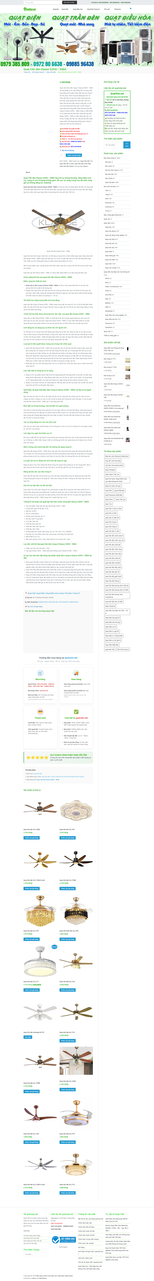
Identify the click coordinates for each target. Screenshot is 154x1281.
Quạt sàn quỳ (109, 247)
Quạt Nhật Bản (119, 490)
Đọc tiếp (28, 1037)
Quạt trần (108, 264)
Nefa (106, 307)
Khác (107, 299)
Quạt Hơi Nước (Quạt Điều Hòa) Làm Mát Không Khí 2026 (116, 480)
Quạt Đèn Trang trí (93, 9)
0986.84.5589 (76, 141)
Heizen (107, 194)
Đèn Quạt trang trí (38, 72)
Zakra (34, 1278)
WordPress (43, 1278)
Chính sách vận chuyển (86, 1243)
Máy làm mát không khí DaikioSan (116, 456)
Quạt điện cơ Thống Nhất (113, 636)
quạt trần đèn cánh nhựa (113, 549)
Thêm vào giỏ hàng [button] (31, 838)
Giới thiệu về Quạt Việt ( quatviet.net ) (90, 1253)
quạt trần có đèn (110, 513)
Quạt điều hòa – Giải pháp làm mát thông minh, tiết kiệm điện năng (90, 1267)
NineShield (108, 311)
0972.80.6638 (76, 146)
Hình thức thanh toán (85, 1258)
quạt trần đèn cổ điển (112, 563)
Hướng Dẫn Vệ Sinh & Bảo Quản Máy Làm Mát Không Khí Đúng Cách (118, 1242)
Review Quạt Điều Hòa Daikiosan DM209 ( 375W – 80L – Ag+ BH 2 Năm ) (117, 1228)
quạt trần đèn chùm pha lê (114, 536)
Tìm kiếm (127, 145)
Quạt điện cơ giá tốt (112, 631)
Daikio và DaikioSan (112, 286)
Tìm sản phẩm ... (70, 2)
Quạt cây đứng (110, 231)
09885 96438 (49, 686)
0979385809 (103, 2)
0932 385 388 (38, 686)
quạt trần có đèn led (112, 518)
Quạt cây (107, 219)
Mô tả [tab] (28, 172)
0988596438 (73, 602)
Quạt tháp (108, 251)
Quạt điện (65, 9)
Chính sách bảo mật (85, 1223)
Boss (106, 282)
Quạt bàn (108, 227)
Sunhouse (108, 207)
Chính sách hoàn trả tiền (86, 1231)
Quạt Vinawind (110, 606)
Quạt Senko (109, 499)
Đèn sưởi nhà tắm (110, 186)
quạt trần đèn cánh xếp (113, 554)
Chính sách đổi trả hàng (86, 1227)
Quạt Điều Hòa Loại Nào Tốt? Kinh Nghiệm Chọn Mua (117, 1258)
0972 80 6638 (42, 684)
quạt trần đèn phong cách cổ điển (116, 590)
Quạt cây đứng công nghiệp (114, 235)
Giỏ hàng (81, 1247)
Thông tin (117, 9)
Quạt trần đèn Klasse (67, 166)
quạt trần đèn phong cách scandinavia (114, 596)
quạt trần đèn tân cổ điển (113, 601)
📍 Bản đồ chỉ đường (67, 150)
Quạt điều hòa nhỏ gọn (113, 622)
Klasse (85, 166)
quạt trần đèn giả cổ (112, 572)
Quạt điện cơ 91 (110, 627)
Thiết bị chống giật (110, 335)
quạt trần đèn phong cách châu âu (116, 585)
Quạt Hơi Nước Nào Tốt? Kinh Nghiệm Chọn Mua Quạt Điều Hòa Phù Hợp (117, 1250)
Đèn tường (108, 178)
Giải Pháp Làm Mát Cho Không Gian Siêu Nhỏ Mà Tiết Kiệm (118, 1236)
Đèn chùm (108, 166)
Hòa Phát (108, 295)
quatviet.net (71, 657)
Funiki (107, 291)
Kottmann (108, 203)
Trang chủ (27, 72)
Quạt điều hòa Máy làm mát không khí (117, 272)
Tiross (107, 211)
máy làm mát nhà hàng (113, 461)
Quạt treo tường (110, 268)
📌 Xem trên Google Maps (34, 606)
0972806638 (114, 2)
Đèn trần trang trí (123, 649)
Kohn (107, 198)
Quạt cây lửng (110, 239)
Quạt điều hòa (78, 9)
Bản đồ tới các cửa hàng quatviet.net (90, 1219)
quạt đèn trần (109, 649)
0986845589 (43, 602)
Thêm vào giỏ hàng (73, 155)
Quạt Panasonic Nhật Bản (113, 495)
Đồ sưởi (107, 9)
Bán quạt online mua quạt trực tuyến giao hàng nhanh (55, 1276)
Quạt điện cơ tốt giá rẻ (113, 640)
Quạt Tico (108, 504)
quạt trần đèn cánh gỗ (112, 545)
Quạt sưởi (107, 331)
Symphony (108, 327)
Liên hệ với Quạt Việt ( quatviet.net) (90, 1262)
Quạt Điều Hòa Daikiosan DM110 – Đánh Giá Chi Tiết (117, 1220)
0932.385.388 (65, 144)
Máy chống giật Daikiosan (112, 215)
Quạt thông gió (110, 255)
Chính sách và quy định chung (88, 1239)
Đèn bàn (108, 162)
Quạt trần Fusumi (111, 522)
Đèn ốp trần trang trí (112, 170)
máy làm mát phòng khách (114, 465)
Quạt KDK (108, 490)
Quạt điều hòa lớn (111, 319)
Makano (108, 303)
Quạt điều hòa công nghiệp (114, 315)
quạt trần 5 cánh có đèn (113, 508)
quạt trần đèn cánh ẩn (112, 558)
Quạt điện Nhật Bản (111, 645)
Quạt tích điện (110, 260)
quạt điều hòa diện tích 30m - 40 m (116, 612)
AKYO (107, 278)
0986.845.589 (122, 112)
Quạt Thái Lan (120, 499)
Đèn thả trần (109, 174)
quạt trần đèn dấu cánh (113, 567)
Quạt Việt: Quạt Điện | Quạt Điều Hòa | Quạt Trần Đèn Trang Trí (54, 593)
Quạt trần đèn (51, 72)
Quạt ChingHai (110, 470)
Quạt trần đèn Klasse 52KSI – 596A (48, 779)
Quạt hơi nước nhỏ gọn (113, 486)
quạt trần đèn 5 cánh (67, 163)
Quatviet (56, 9)
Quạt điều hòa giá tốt (112, 618)
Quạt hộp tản (109, 243)
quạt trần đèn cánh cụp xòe (114, 540)
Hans (107, 190)
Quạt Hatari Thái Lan (112, 474)
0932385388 (125, 2)
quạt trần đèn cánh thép (83, 163)
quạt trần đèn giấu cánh (113, 576)
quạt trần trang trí (111, 526)
